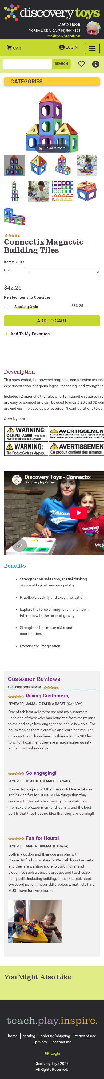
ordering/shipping (55, 1036)
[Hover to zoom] (52, 122)
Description (19, 372)
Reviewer (15, 704)
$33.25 (77, 305)
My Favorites (81, 62)
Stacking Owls (26, 307)
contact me (62, 1042)
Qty (7, 270)
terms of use (85, 1036)
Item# (9, 262)
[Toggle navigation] (92, 48)
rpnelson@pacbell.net (63, 36)
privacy (41, 1042)
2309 (19, 262)
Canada (74, 704)
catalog (29, 1036)
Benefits (15, 566)
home (12, 1036)
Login (72, 47)
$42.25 (13, 288)
